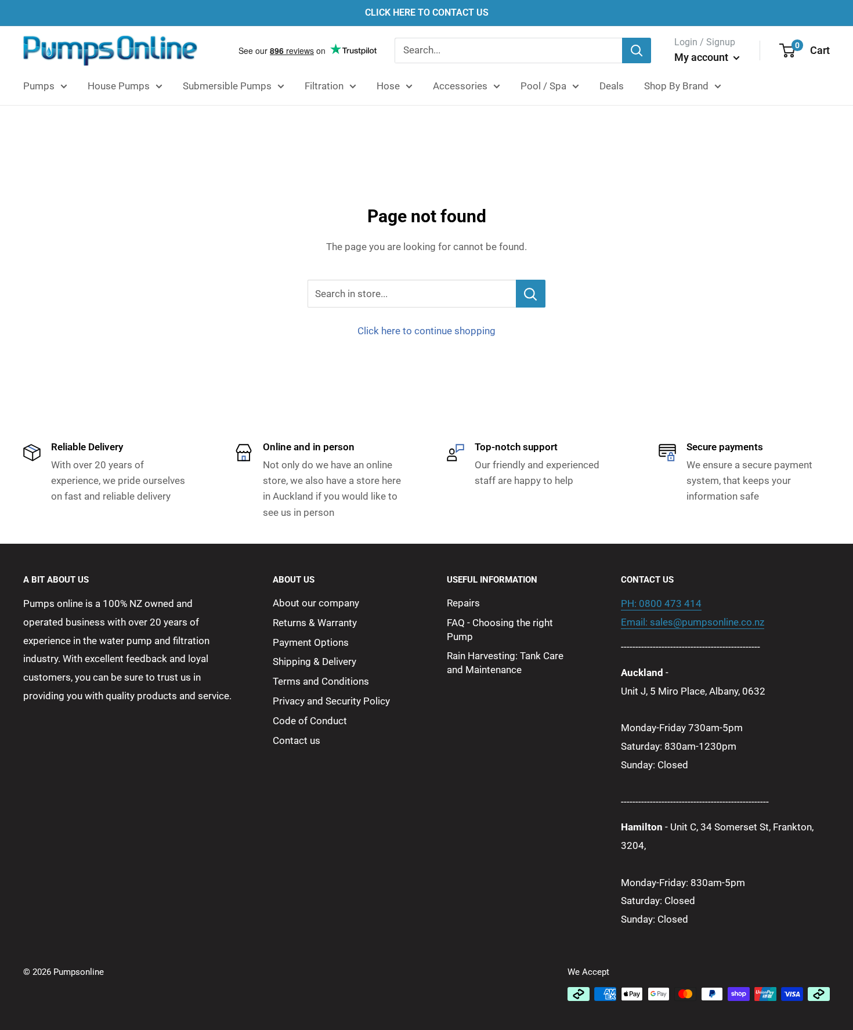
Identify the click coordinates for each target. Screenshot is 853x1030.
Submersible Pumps (227, 86)
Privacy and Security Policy (331, 701)
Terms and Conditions (321, 681)
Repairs (463, 603)
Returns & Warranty (315, 622)
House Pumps (119, 86)
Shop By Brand (676, 86)
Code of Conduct (310, 721)
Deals (611, 86)
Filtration (324, 86)
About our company (316, 603)
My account (702, 57)
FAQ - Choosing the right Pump (500, 629)
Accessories (460, 86)
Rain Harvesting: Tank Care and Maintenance (505, 662)
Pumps (39, 86)
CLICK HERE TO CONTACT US (427, 12)
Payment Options (311, 642)
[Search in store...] (530, 294)
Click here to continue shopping (426, 331)
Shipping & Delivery (314, 661)
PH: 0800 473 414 (661, 603)
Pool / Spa (543, 86)
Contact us (296, 740)
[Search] (636, 50)
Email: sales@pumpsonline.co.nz (692, 622)
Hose (388, 86)
